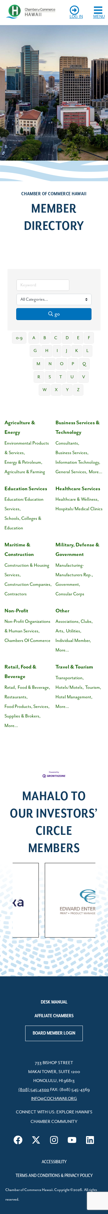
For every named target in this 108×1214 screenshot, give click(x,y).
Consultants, (67, 443)
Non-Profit (16, 611)
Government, (68, 584)
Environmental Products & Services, (26, 448)
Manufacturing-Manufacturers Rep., (74, 570)
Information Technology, (78, 462)
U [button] (72, 377)
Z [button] (78, 390)
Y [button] (67, 390)
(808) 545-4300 (33, 1089)
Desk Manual (54, 1002)
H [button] (46, 350)
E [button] (78, 338)
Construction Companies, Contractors (28, 589)
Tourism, (93, 687)
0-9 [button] (19, 338)
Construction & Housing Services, (26, 570)
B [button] (45, 338)
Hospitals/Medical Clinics (79, 508)
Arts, (60, 631)
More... (95, 471)
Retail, (10, 687)
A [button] (33, 338)
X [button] (56, 390)
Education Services (25, 489)
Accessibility (54, 1162)
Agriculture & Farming (24, 471)
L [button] (87, 350)
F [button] (89, 338)
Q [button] (84, 364)
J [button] (66, 350)
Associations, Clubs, (74, 621)
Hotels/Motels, (70, 687)
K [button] (76, 350)
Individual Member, (73, 640)
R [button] (39, 377)
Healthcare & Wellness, (77, 499)
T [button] (60, 377)
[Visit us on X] (36, 1140)
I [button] (57, 350)
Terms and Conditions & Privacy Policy (54, 1175)
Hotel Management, (74, 697)
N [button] (50, 364)
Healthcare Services (78, 489)
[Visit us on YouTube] (72, 1140)
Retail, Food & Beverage (20, 672)
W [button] (44, 390)
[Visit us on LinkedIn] (90, 1140)
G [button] (35, 350)
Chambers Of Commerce (27, 640)
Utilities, (73, 631)
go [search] (57, 314)
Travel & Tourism (74, 667)
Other (62, 611)
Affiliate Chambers (54, 1016)
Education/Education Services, (24, 504)
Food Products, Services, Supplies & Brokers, (27, 711)
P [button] (73, 364)
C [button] (55, 338)
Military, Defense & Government (77, 549)
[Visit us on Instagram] (54, 1140)
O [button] (61, 364)
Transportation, (70, 677)
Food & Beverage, (34, 687)
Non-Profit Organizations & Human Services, (27, 626)
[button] (19, 900)
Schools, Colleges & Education (22, 523)
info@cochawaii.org (54, 1098)
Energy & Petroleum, (23, 462)
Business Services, (72, 452)
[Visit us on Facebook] (18, 1140)
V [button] (83, 377)
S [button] (50, 377)
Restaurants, (16, 697)
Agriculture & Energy (19, 427)
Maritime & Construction (19, 549)
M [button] (38, 364)
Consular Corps (70, 594)
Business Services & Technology (78, 427)
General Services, (71, 471)
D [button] (67, 338)
